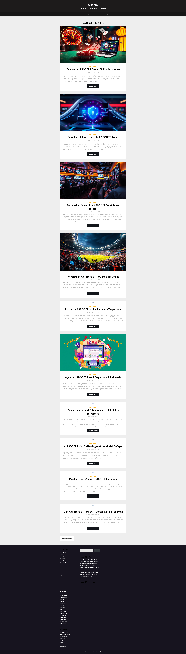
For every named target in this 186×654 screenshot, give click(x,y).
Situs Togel (106, 14)
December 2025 (64, 568)
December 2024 (64, 593)
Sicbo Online (72, 14)
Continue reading (93, 86)
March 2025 (63, 587)
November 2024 (64, 595)
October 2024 (63, 597)
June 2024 (62, 605)
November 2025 (64, 571)
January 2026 (63, 566)
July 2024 (62, 603)
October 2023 (63, 621)
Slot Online (112, 14)
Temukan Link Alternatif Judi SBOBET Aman (93, 137)
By (88, 72)
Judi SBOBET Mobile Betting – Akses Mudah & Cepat (93, 446)
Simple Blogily (99, 651)
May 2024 (62, 607)
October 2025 (63, 573)
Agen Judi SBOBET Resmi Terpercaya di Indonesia (93, 377)
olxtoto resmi (63, 646)
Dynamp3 (93, 5)
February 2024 (63, 613)
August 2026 (63, 552)
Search (81, 548)
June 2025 (62, 581)
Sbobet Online (99, 14)
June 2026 (62, 556)
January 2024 (63, 615)
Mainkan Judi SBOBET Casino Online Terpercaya (93, 69)
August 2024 (63, 601)
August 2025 (63, 577)
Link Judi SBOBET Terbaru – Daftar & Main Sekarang (93, 511)
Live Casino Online (80, 14)
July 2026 (62, 554)
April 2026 (62, 560)
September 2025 (64, 575)
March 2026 (63, 562)
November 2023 (64, 619)
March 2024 (63, 611)
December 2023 (64, 617)
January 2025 (63, 591)
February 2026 (63, 564)
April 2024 (62, 609)
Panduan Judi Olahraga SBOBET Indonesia (93, 478)
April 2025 (62, 585)
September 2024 (64, 599)
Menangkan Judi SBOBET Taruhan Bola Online (93, 276)
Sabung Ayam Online (90, 14)
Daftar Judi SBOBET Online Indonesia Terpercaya (93, 309)
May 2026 (62, 558)
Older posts (67, 538)
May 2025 (62, 583)
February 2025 (63, 589)
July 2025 (62, 579)
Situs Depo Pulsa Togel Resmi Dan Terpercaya (93, 8)
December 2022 (64, 623)
